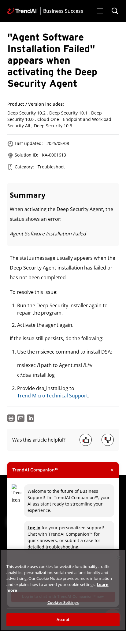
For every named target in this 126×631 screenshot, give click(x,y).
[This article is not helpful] (108, 440)
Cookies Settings (63, 602)
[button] (100, 11)
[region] (63, 590)
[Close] (118, 557)
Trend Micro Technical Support (52, 395)
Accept (63, 619)
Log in (34, 528)
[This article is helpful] (86, 440)
